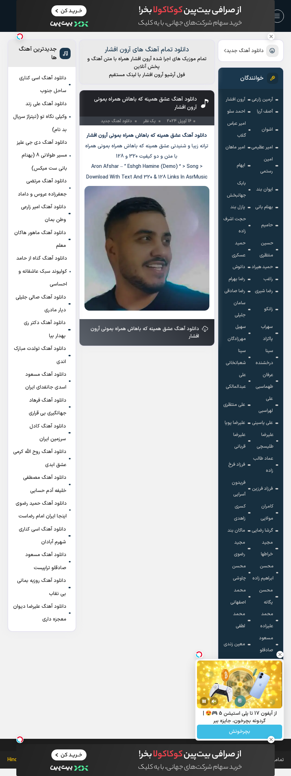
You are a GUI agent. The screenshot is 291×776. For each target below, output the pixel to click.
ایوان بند (264, 189)
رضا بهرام (237, 279)
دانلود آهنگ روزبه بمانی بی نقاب (41, 587)
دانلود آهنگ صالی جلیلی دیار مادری (41, 304)
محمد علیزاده (266, 620)
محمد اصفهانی (238, 596)
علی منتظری (234, 404)
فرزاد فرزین (262, 488)
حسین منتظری (266, 249)
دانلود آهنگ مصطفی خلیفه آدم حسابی (44, 484)
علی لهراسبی (265, 404)
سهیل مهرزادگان (236, 332)
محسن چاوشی (239, 572)
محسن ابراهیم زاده (263, 572)
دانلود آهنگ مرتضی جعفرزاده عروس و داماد (42, 187)
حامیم (267, 225)
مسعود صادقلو (266, 644)
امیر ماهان (235, 147)
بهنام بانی (264, 207)
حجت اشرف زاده (234, 225)
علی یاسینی (262, 422)
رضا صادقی (234, 291)
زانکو (268, 309)
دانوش (238, 267)
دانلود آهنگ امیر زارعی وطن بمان (43, 213)
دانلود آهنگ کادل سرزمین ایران (47, 433)
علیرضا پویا (235, 422)
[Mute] (214, 701)
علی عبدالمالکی (236, 381)
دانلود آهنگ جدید (245, 51)
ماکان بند (236, 530)
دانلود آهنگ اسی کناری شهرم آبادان (42, 536)
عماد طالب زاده (263, 464)
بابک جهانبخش (236, 189)
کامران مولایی (266, 512)
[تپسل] (19, 36)
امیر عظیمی (262, 147)
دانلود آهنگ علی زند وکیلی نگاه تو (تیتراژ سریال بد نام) (40, 117)
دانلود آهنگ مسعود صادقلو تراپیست (45, 561)
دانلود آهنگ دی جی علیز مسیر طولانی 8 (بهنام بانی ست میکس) (42, 155)
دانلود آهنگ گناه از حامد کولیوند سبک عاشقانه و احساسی (41, 271)
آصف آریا (265, 111)
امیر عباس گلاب (236, 129)
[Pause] (204, 701)
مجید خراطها (267, 548)
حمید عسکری (239, 249)
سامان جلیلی (240, 309)
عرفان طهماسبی (264, 381)
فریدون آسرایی (239, 488)
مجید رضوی (239, 548)
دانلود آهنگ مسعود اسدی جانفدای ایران (45, 381)
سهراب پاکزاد (267, 332)
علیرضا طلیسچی (265, 441)
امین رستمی (266, 165)
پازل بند (237, 207)
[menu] (277, 16)
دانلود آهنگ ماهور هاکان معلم (40, 239)
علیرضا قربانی (239, 441)
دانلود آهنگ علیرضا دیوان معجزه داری (39, 613)
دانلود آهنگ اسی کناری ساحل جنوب (42, 84)
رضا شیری (264, 291)
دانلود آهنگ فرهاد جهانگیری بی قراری (47, 407)
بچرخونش (239, 732)
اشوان (267, 129)
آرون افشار (235, 99)
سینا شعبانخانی (236, 357)
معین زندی (234, 644)
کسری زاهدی (240, 512)
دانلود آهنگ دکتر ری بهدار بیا (45, 329)
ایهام (241, 165)
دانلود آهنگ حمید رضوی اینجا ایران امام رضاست (41, 510)
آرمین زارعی (262, 99)
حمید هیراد (262, 267)
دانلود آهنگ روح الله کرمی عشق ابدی (39, 458)
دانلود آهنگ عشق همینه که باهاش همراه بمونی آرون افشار (144, 332)
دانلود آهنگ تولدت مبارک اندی (40, 355)
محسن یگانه (266, 596)
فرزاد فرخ (236, 464)
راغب (268, 279)
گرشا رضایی (262, 530)
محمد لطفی (239, 620)
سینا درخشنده (264, 357)
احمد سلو (236, 111)
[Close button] (271, 36)
